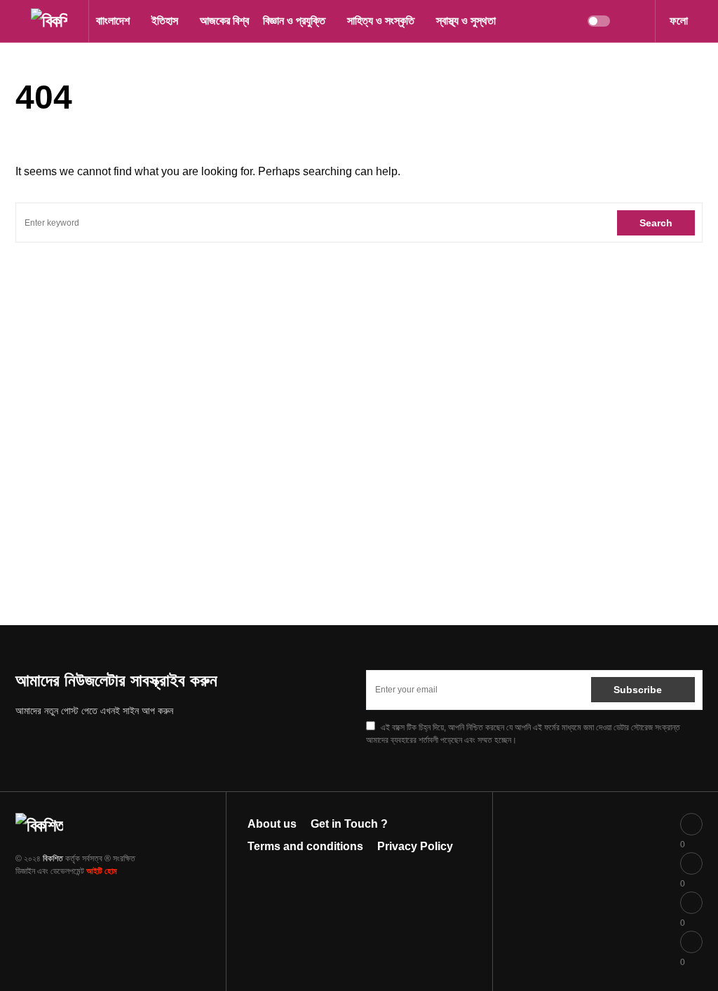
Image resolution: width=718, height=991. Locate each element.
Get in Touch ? (349, 824)
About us (272, 824)
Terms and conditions (305, 846)
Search (655, 222)
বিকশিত (53, 858)
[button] (19, 21)
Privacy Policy (415, 846)
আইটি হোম (101, 871)
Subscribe (638, 689)
